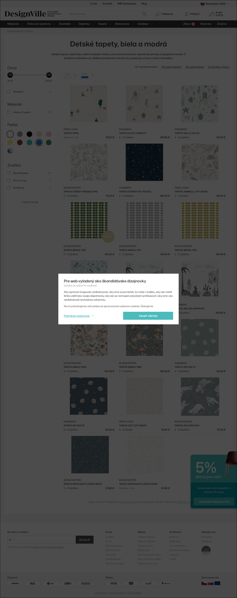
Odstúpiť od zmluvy (148, 563)
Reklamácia (144, 550)
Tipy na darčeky (177, 545)
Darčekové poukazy (179, 550)
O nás (93, 3)
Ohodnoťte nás (113, 559)
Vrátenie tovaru (145, 545)
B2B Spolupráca (127, 3)
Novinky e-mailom (18, 532)
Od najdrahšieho (194, 66)
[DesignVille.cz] (204, 583)
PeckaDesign (135, 592)
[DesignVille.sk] (211, 583)
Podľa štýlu (175, 541)
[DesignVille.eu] (217, 583)
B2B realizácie (113, 550)
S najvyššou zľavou (219, 66)
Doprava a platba (146, 541)
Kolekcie (173, 536)
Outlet (172, 559)
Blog (144, 3)
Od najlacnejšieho (171, 66)
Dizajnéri (173, 554)
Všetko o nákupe (146, 536)
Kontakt (107, 3)
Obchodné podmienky (149, 554)
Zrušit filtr (75, 75)
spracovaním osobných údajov (48, 547)
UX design (100, 592)
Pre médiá (111, 554)
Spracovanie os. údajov (149, 559)
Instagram (206, 536)
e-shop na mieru (116, 592)
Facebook (206, 541)
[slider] (10, 75)
